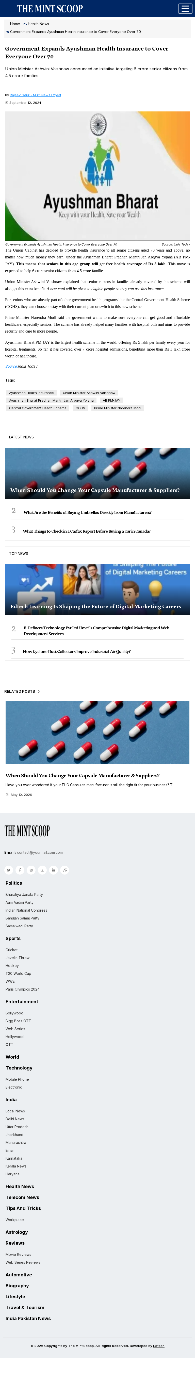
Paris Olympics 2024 (23, 989)
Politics (14, 883)
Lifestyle (15, 1296)
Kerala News (16, 1166)
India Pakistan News (28, 1318)
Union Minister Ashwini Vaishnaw (89, 393)
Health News (38, 24)
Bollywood (14, 1013)
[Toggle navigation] (185, 9)
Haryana (13, 1174)
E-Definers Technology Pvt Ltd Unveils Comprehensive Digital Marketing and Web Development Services (96, 630)
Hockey (12, 965)
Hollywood (15, 1036)
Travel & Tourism (25, 1307)
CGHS (80, 408)
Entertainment (22, 1001)
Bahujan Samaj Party (22, 918)
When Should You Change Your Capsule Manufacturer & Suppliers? (95, 490)
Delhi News (15, 1119)
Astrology (17, 1232)
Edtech (159, 1346)
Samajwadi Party (19, 926)
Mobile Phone (17, 1079)
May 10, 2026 (21, 794)
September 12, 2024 (25, 103)
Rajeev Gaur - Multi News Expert (35, 95)
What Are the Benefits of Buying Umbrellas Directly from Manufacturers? (87, 512)
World (12, 1057)
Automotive (19, 1275)
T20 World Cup (18, 973)
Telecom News (22, 1197)
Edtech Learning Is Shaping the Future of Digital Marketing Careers (95, 606)
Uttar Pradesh (17, 1127)
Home (15, 24)
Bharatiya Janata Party (24, 894)
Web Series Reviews (23, 1262)
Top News (18, 553)
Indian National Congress (26, 910)
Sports (13, 938)
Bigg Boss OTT (18, 1021)
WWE (10, 981)
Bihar (10, 1150)
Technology (19, 1068)
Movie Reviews (18, 1254)
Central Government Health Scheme (38, 408)
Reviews (15, 1243)
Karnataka (14, 1158)
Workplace (15, 1220)
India (11, 1099)
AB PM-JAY (111, 400)
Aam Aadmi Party (20, 902)
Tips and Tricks (23, 1208)
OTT (9, 1044)
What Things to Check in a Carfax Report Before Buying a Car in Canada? (86, 531)
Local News (15, 1111)
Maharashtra (16, 1142)
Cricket (12, 950)
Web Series (15, 1029)
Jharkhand (14, 1134)
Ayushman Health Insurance (31, 393)
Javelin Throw (17, 958)
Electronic (14, 1087)
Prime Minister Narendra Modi (117, 408)
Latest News (21, 437)
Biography (17, 1286)
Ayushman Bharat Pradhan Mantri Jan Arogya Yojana (51, 400)
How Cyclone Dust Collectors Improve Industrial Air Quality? (77, 651)
